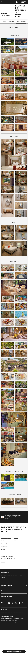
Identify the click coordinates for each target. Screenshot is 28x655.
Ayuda (20, 623)
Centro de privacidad (5, 622)
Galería (16, 538)
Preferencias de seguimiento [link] (7, 616)
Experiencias (4, 546)
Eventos (3, 549)
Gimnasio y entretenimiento (7, 21)
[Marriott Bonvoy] (23, 2)
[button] (17, 2)
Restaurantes (4, 543)
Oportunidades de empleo (6, 618)
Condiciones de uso (18, 618)
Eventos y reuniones (21, 21)
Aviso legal (16, 541)
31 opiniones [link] (7, 15)
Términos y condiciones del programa (9, 620)
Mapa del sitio (15, 623)
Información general (6, 538)
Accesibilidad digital (5, 623)
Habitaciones (4, 541)
